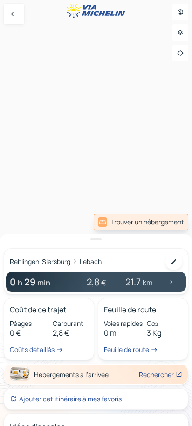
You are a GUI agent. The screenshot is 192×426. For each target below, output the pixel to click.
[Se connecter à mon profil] (180, 12)
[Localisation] (180, 53)
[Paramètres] (180, 32)
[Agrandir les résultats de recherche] (96, 239)
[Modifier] (173, 261)
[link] (141, 222)
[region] (96, 213)
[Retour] (14, 14)
